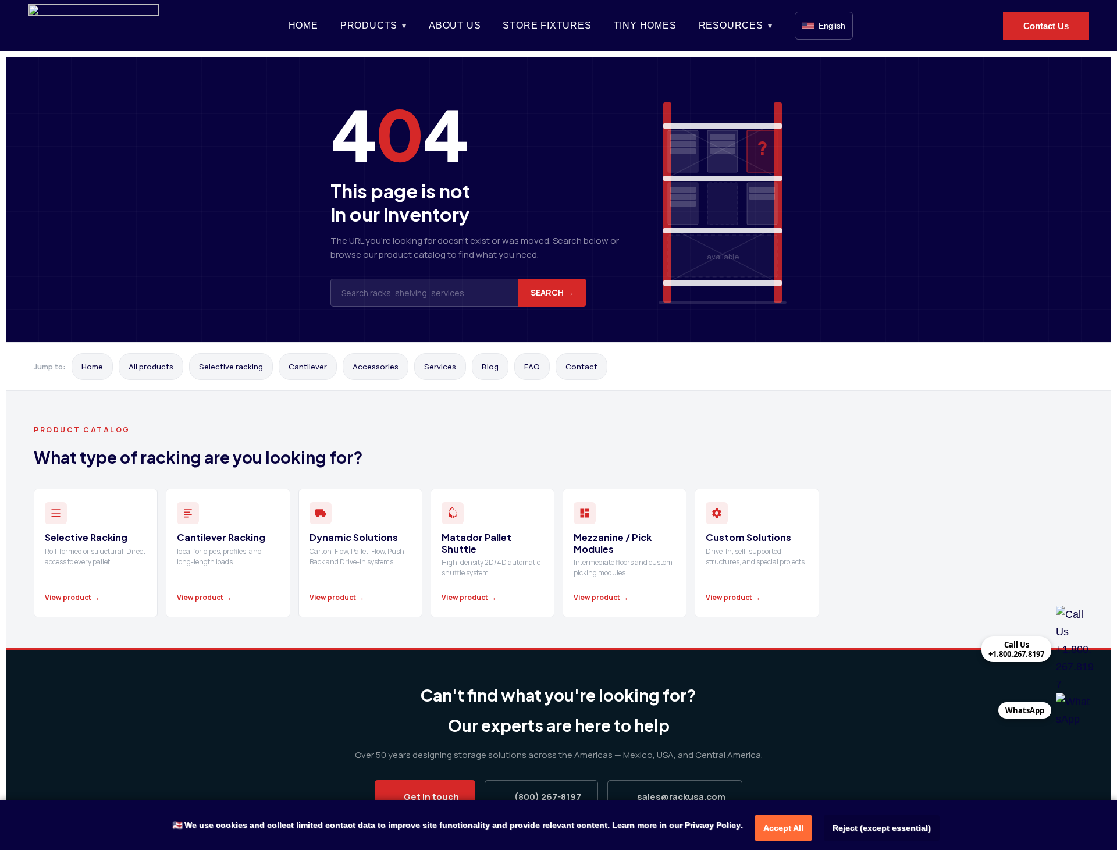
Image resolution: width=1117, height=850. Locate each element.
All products (151, 366)
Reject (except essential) (882, 828)
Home (303, 25)
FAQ (532, 366)
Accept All (783, 828)
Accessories (376, 366)
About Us (455, 25)
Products (368, 25)
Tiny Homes (645, 25)
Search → (552, 292)
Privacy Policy (713, 825)
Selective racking (231, 366)
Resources (731, 25)
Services (440, 366)
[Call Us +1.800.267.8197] (1074, 649)
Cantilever (308, 366)
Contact (581, 366)
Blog (490, 366)
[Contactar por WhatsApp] (1074, 710)
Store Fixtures (547, 25)
